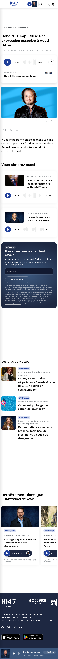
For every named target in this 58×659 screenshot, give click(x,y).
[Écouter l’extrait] (7, 62)
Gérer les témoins (9, 617)
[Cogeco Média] (37, 603)
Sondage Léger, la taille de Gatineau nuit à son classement (20, 542)
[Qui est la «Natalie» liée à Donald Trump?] (14, 217)
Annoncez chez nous (45, 620)
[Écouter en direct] (29, 4)
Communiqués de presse (12, 620)
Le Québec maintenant (32, 652)
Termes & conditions (10, 614)
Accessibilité (25, 617)
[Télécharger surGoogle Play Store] (33, 637)
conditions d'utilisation (13, 304)
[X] (14, 627)
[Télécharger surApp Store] (10, 637)
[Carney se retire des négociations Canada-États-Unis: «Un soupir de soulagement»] (8, 374)
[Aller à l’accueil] (14, 5)
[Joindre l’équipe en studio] (40, 4)
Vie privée (26, 614)
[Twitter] (11, 130)
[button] (14, 653)
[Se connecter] (54, 4)
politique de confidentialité (26, 302)
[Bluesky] (8, 627)
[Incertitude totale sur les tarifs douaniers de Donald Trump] (14, 180)
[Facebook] (4, 130)
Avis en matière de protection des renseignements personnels (30, 294)
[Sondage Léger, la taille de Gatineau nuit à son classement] (20, 516)
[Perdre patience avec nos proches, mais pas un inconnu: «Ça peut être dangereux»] (8, 423)
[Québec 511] (54, 605)
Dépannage (38, 614)
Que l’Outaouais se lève (20, 75)
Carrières (30, 620)
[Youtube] (20, 627)
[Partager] (51, 62)
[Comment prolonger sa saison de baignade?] (8, 403)
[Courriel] (17, 130)
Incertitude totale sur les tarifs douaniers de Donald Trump (40, 183)
